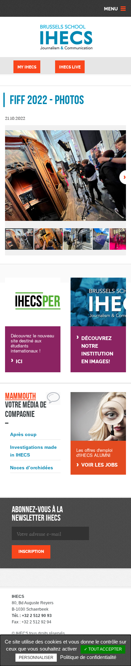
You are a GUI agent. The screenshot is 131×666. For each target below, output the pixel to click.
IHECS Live (70, 67)
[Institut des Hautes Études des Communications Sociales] (65, 37)
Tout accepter (104, 649)
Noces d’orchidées (31, 467)
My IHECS (26, 67)
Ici (19, 362)
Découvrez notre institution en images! (97, 350)
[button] (120, 136)
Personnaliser (36, 657)
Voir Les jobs (99, 465)
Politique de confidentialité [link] (88, 657)
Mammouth (20, 395)
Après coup (23, 434)
